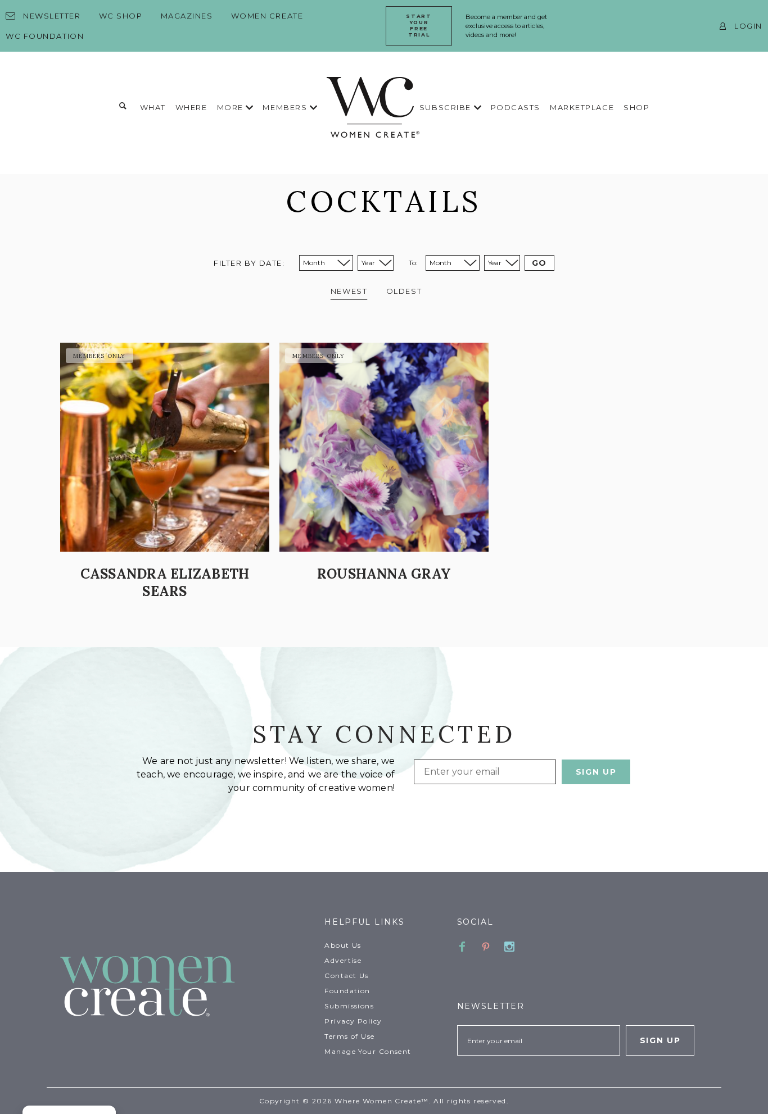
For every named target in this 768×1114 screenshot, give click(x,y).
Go (539, 263)
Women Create (267, 15)
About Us (343, 945)
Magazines (187, 15)
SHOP (636, 107)
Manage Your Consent (367, 1051)
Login (748, 25)
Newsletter (52, 15)
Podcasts (515, 107)
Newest (349, 291)
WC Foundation (45, 35)
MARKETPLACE (582, 107)
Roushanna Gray (384, 574)
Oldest (404, 291)
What (153, 107)
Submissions (349, 1006)
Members (286, 107)
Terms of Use (349, 1036)
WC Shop (121, 15)
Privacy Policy (353, 1021)
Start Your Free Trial (418, 25)
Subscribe (446, 107)
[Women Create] (185, 987)
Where (191, 107)
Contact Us (346, 975)
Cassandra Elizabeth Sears (165, 582)
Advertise (343, 960)
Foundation (347, 990)
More (231, 107)
